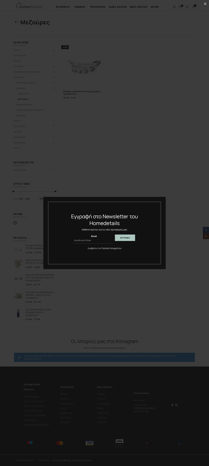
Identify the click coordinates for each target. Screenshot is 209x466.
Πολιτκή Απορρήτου (111, 248)
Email (94, 236)
